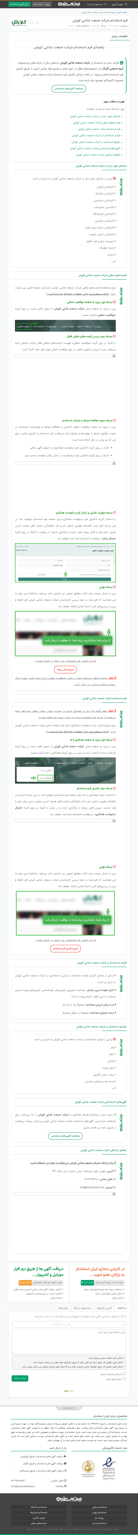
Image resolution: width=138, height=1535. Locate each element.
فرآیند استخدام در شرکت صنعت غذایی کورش (96, 135)
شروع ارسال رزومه (65, 669)
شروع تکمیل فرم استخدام (65, 948)
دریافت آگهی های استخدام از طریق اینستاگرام (42, 1471)
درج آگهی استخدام (19, 4)
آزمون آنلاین (39, 1518)
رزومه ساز (99, 1518)
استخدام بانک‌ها (39, 1507)
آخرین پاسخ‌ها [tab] (104, 1308)
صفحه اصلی (122, 12)
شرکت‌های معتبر (38, 1523)
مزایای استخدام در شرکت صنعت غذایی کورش (96, 142)
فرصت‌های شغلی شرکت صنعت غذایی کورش (96, 123)
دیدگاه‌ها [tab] (122, 1308)
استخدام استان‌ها (38, 1512)
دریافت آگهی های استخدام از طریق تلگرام (43, 1463)
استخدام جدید (99, 1523)
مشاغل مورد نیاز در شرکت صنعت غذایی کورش (95, 116)
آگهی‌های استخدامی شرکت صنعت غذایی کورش (95, 148)
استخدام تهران (99, 1512)
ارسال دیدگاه (20, 1378)
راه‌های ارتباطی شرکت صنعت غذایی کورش (98, 155)
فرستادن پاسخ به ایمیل (111, 1374)
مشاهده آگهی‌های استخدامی (69, 88)
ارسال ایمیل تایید (114, 1379)
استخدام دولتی (99, 1507)
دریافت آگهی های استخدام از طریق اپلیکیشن (42, 1456)
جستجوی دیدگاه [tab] (82, 1308)
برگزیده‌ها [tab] (63, 1308)
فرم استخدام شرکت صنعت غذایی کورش (100, 20)
